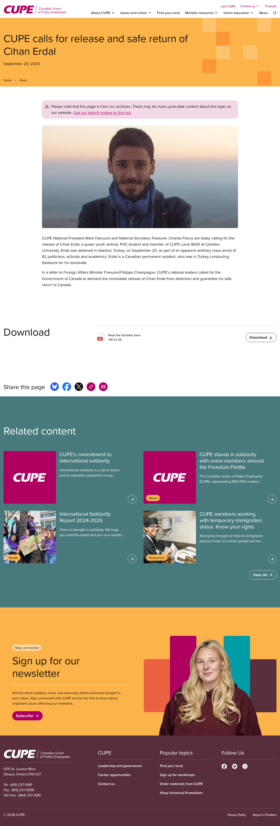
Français (270, 6)
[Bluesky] (234, 765)
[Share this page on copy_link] (91, 387)
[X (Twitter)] (244, 765)
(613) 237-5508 (23, 789)
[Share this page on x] (79, 387)
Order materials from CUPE (181, 783)
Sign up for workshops (177, 774)
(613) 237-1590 (21, 784)
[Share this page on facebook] (66, 387)
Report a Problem (264, 815)
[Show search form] (274, 12)
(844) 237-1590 (29, 795)
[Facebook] (224, 765)
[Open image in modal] (140, 177)
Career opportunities (114, 774)
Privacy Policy (237, 815)
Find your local (168, 12)
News (263, 12)
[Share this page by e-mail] (103, 387)
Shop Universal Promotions (181, 792)
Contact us (106, 783)
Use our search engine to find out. (102, 112)
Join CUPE (228, 6)
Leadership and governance (120, 765)
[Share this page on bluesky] (54, 387)
